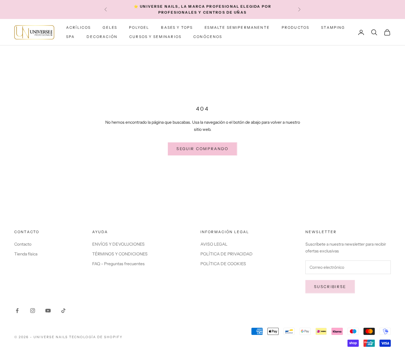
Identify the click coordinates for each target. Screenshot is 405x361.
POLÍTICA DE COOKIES (223, 263)
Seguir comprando (202, 148)
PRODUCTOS (295, 27)
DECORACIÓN (102, 36)
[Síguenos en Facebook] (17, 311)
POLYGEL (139, 27)
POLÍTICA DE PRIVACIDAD (226, 254)
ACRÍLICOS (78, 27)
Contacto (22, 244)
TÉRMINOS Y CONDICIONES (120, 254)
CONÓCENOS (207, 36)
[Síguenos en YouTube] (48, 311)
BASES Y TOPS (177, 27)
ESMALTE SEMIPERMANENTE (237, 27)
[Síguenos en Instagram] (33, 311)
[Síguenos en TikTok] (63, 311)
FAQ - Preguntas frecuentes (118, 263)
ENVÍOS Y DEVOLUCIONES (118, 244)
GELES (110, 27)
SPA (70, 36)
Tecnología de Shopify (96, 337)
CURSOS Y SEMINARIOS (155, 36)
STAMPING (333, 27)
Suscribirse (330, 286)
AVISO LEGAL (213, 244)
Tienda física (25, 254)
